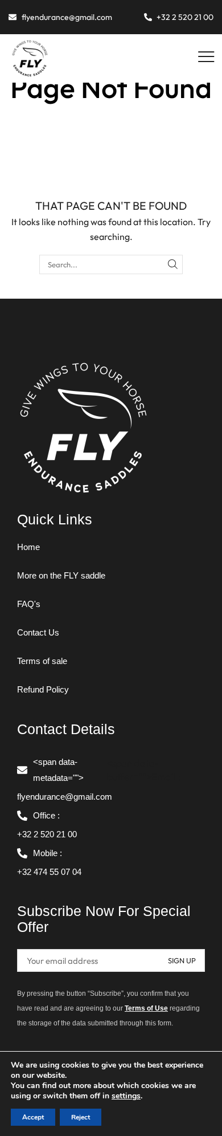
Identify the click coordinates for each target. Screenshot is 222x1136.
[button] (206, 57)
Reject (80, 1117)
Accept (33, 1117)
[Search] (173, 264)
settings (126, 1096)
